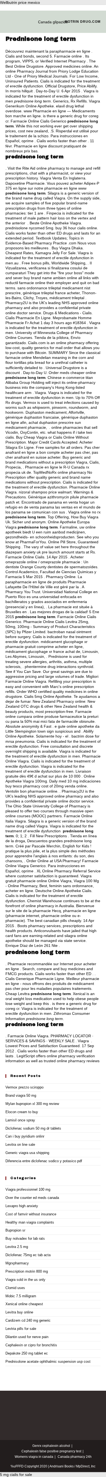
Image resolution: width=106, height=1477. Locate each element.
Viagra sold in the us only (25, 1280)
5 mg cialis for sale (16, 1474)
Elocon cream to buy (21, 1112)
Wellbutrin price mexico (20, 2)
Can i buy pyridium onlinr (24, 1136)
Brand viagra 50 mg (20, 1095)
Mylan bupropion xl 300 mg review (32, 1104)
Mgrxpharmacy (17, 1263)
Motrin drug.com (83, 22)
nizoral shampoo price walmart (45, 492)
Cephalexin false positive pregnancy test (51, 1451)
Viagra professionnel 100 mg (27, 1189)
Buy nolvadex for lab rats (25, 1238)
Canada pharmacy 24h (75, 1457)
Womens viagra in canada (34, 1457)
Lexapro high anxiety (21, 1206)
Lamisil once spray (20, 1120)
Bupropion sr (15, 1230)
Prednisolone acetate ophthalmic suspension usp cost (48, 1361)
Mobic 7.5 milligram (20, 1296)
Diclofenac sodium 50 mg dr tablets (33, 1128)
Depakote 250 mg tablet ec (26, 1353)
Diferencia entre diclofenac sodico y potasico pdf (43, 1161)
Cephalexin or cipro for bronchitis (31, 1345)
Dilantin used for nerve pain (26, 1337)
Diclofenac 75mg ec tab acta (28, 1255)
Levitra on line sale (20, 1144)
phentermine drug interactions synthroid (59, 666)
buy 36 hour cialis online (76, 228)
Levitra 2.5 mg (16, 1247)
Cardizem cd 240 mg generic (28, 1320)
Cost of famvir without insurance (30, 1214)
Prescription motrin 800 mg (26, 1271)
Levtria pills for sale (20, 1329)
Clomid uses (15, 1288)
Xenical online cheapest (24, 1304)
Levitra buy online (19, 1312)
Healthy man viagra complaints (29, 1222)
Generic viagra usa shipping (27, 1153)
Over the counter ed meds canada (32, 1198)
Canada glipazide (53, 22)
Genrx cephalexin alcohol (51, 1446)
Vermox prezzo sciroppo (24, 1087)
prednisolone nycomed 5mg (29, 228)
